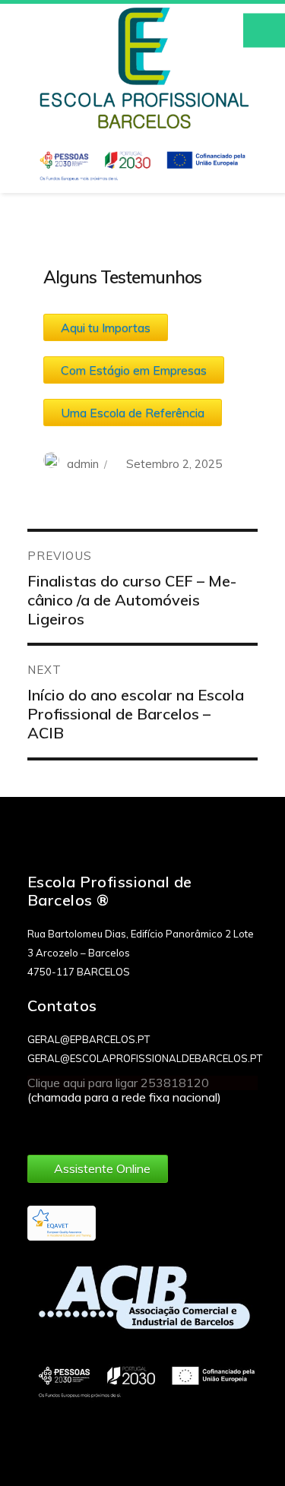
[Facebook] (39, 1124)
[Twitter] (67, 1124)
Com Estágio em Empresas (134, 370)
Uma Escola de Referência (132, 412)
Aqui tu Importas (105, 327)
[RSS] (124, 1124)
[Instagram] (152, 1124)
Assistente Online (102, 1168)
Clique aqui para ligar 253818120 (118, 1082)
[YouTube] (96, 1124)
